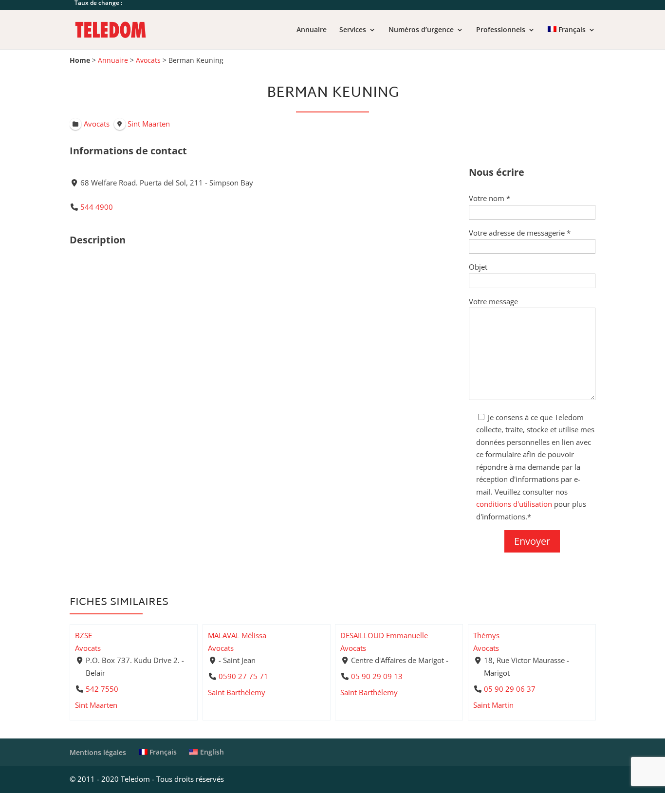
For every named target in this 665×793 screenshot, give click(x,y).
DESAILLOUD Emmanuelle (384, 635)
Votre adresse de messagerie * (520, 233)
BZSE (83, 635)
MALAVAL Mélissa (237, 635)
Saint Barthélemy (236, 692)
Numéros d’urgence (421, 30)
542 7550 (102, 689)
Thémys (486, 635)
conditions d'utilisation (514, 504)
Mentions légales (98, 752)
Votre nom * (489, 198)
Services (352, 30)
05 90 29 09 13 (377, 676)
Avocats (148, 60)
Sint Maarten (96, 705)
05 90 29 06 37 (509, 689)
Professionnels (500, 30)
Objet (478, 267)
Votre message (493, 301)
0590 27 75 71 (243, 676)
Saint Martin (493, 705)
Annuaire (311, 30)
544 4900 (96, 207)
